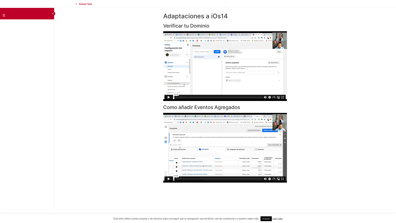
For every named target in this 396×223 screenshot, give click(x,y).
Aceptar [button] (266, 218)
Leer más (277, 218)
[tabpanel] (225, 103)
